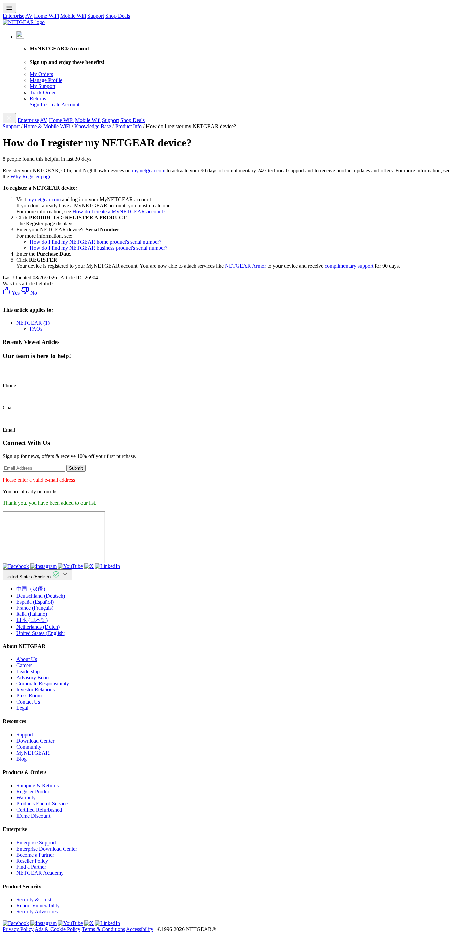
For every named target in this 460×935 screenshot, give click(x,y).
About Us (26, 659)
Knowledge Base (92, 126)
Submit (76, 468)
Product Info (128, 126)
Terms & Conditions (103, 929)
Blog (21, 759)
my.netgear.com (148, 170)
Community (28, 747)
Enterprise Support (36, 843)
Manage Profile (46, 80)
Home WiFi (46, 16)
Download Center (35, 741)
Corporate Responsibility (42, 683)
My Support (42, 86)
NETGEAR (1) (33, 323)
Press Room (29, 695)
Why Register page (30, 176)
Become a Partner (35, 855)
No (33, 293)
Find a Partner (31, 867)
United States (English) (28, 576)
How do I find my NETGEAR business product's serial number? (98, 248)
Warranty (26, 797)
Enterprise (13, 16)
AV (29, 16)
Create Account (62, 104)
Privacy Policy (18, 929)
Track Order (43, 92)
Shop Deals (117, 16)
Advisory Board (33, 677)
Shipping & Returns (37, 785)
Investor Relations (35, 689)
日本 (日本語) (32, 620)
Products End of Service (42, 803)
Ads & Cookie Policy (57, 929)
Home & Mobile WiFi (47, 126)
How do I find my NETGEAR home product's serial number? (95, 242)
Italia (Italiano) (31, 614)
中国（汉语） (32, 589)
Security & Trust (33, 899)
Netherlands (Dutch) (38, 627)
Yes (15, 293)
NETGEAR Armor (245, 266)
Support (95, 16)
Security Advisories (37, 911)
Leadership (28, 671)
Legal (22, 708)
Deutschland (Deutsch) (40, 596)
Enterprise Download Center (46, 849)
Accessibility (139, 929)
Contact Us (28, 702)
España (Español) (35, 602)
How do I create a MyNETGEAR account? (118, 211)
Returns (38, 98)
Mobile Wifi (73, 16)
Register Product (34, 791)
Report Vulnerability (38, 905)
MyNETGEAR (33, 753)
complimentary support (349, 266)
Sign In (37, 104)
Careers (24, 665)
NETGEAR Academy (40, 873)
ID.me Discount (33, 816)
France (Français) (34, 608)
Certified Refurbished (39, 810)
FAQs (36, 329)
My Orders (41, 74)
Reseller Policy (32, 861)
